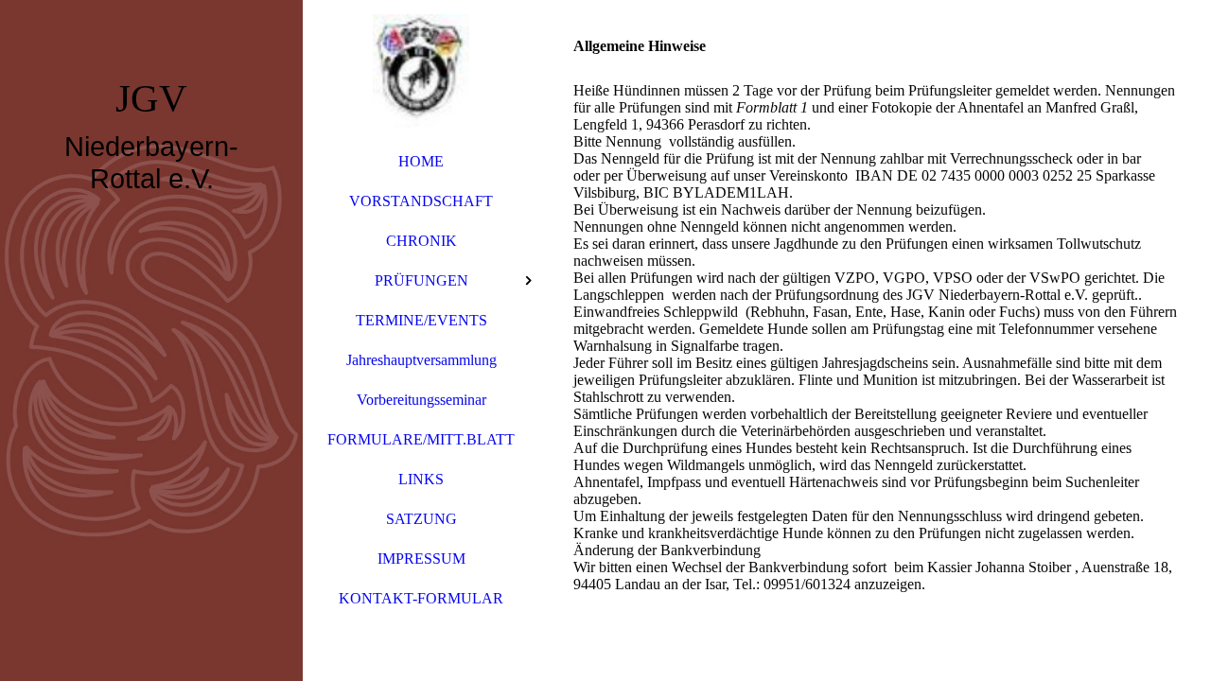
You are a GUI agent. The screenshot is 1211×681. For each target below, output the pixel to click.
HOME (421, 161)
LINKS (421, 479)
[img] (151, 340)
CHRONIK (421, 241)
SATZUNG (421, 519)
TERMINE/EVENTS (421, 320)
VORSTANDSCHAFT (421, 201)
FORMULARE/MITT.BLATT (421, 439)
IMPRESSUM (421, 558)
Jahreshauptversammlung (421, 360)
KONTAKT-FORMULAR (421, 598)
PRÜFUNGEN (421, 280)
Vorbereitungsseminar (421, 400)
